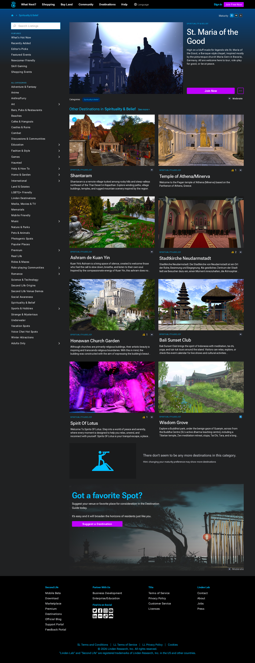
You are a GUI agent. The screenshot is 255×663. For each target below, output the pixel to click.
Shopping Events (21, 71)
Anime (15, 92)
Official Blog (53, 619)
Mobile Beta (53, 593)
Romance (17, 273)
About (201, 598)
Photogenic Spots (22, 238)
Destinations (53, 614)
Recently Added (21, 43)
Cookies (173, 644)
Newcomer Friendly (23, 60)
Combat (16, 133)
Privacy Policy (157, 598)
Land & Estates (20, 186)
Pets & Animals (20, 232)
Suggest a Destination (97, 524)
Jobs (200, 603)
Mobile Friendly (21, 215)
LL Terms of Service (125, 644)
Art (13, 104)
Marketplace (53, 603)
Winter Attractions (22, 337)
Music (15, 221)
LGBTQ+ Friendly (21, 192)
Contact (202, 593)
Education (17, 144)
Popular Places (20, 244)
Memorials (17, 209)
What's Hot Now (21, 37)
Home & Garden (21, 174)
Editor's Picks (19, 49)
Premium (16, 250)
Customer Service (159, 603)
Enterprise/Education (106, 598)
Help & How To (20, 168)
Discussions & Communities (28, 138)
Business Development (107, 593)
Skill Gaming (19, 66)
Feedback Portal (55, 629)
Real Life (16, 256)
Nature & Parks (20, 227)
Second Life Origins (23, 285)
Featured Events (21, 54)
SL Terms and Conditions (92, 644)
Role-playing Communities (27, 267)
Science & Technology (24, 279)
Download (51, 598)
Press (201, 608)
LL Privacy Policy (152, 644)
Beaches (16, 115)
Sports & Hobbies (22, 308)
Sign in (218, 4)
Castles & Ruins (20, 127)
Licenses (154, 608)
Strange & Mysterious (24, 314)
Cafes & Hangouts (22, 121)
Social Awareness (22, 297)
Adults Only (18, 343)
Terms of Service (159, 593)
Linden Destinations (23, 198)
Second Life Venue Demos (27, 291)
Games (15, 156)
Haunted (16, 162)
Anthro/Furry (18, 98)
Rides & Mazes (20, 261)
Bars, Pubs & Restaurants (26, 110)
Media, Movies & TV (23, 203)
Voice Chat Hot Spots (24, 331)
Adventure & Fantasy (23, 86)
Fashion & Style (20, 150)
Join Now (211, 91)
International (19, 180)
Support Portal (54, 624)
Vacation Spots (20, 326)
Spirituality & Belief (28, 15)
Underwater (18, 320)
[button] (28, 4)
